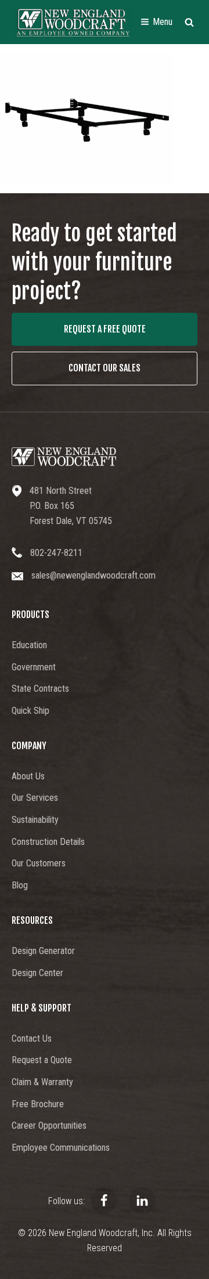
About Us (28, 776)
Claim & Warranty (42, 1081)
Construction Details (48, 841)
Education (29, 645)
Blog (20, 885)
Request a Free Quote (105, 329)
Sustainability (35, 819)
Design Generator (43, 950)
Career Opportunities (49, 1125)
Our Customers (39, 863)
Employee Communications (61, 1147)
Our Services (35, 797)
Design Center (37, 972)
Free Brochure (38, 1104)
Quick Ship (30, 710)
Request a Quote (42, 1059)
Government (34, 667)
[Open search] (189, 22)
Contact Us (32, 1038)
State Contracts (40, 688)
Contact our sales (104, 368)
